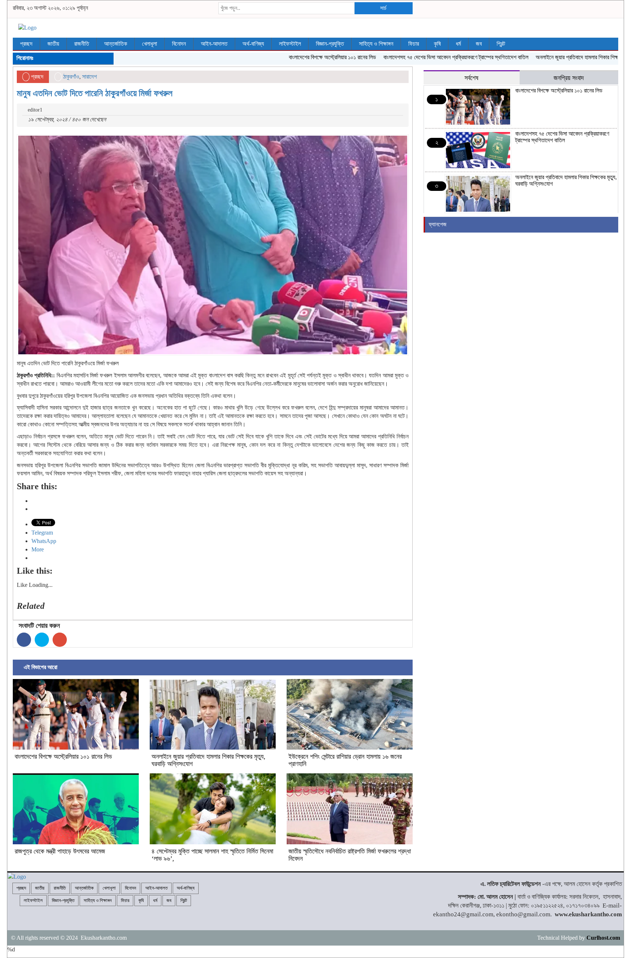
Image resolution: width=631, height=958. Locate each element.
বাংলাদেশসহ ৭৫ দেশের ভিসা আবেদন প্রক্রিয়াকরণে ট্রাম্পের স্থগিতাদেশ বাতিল (432, 57)
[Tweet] (42, 640)
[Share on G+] (60, 640)
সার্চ (383, 8)
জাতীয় (53, 44)
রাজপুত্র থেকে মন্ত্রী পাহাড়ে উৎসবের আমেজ (60, 851)
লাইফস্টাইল (290, 44)
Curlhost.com (603, 938)
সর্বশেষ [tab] (471, 78)
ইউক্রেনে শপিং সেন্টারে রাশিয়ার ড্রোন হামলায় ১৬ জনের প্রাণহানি (345, 760)
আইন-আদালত (214, 44)
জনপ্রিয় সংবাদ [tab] (569, 78)
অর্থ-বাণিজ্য (253, 44)
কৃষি (437, 44)
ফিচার (413, 44)
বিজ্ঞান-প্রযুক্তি (330, 44)
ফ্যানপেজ (438, 224)
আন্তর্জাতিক (115, 44)
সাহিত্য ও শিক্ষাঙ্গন (376, 44)
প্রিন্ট (501, 44)
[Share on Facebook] (24, 640)
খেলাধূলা (149, 44)
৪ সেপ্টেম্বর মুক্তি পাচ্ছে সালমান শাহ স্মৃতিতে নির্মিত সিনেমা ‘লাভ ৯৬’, (212, 855)
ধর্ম (458, 44)
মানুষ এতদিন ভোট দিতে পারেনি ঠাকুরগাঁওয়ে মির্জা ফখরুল (94, 93)
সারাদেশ (89, 76)
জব (479, 44)
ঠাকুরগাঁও (71, 76)
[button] (213, 245)
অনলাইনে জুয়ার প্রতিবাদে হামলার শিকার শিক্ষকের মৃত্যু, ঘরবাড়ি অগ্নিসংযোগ (208, 760)
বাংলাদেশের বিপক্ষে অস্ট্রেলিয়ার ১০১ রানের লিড (309, 57)
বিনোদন (179, 44)
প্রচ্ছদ (26, 44)
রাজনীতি (81, 44)
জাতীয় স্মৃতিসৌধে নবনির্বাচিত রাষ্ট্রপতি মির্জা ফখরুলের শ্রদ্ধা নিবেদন (349, 855)
